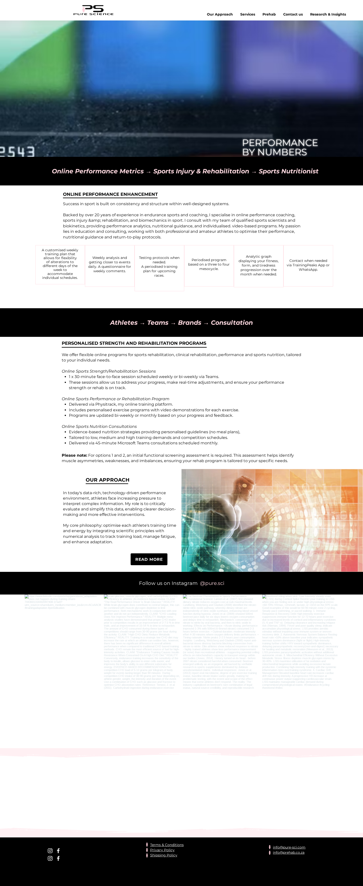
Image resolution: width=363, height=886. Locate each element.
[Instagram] (50, 851)
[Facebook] (58, 851)
